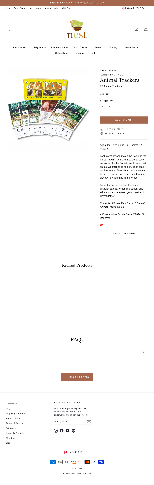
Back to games (79, 377)
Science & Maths (59, 47)
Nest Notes (35, 8)
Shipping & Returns (15, 413)
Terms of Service (14, 423)
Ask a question (124, 233)
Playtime (39, 47)
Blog (8, 443)
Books (98, 47)
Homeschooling (51, 8)
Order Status (20, 8)
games (111, 70)
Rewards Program (15, 433)
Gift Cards (67, 8)
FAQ (8, 408)
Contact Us (11, 403)
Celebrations (62, 53)
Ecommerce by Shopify (81, 473)
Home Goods (132, 47)
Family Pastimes (111, 75)
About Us (10, 438)
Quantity (106, 101)
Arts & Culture (80, 47)
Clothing (113, 47)
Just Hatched (20, 47)
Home (103, 70)
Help (8, 8)
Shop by (80, 53)
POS (65, 473)
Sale (94, 53)
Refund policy (13, 418)
